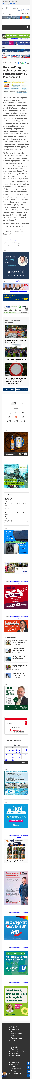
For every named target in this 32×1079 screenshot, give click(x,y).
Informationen (16, 1034)
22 (9, 757)
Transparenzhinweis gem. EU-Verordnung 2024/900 (19, 38)
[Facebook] (3, 4)
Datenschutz (16, 1053)
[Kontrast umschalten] (28, 1071)
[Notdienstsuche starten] (26, 723)
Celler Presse (16, 1027)
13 (26, 752)
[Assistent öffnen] (4, 1074)
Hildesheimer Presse (16, 1070)
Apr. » (24, 763)
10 (16, 752)
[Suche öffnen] (27, 27)
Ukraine (24, 389)
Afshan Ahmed (9, 389)
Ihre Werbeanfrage (16, 1037)
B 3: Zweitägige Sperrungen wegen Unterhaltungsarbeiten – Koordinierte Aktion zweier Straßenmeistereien (15, 380)
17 (16, 755)
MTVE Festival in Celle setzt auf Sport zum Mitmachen (15, 360)
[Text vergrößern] (28, 1063)
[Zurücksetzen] (28, 1075)
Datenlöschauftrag (18, 1051)
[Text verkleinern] (28, 1067)
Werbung (14, 1049)
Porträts (14, 1040)
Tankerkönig (9, 521)
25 (20, 757)
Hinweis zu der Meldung (10, 240)
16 (13, 755)
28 (6, 760)
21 (6, 757)
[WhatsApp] (14, 4)
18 (20, 755)
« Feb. (8, 763)
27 (26, 757)
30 (13, 760)
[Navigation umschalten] (3, 23)
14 (6, 755)
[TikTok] (8, 4)
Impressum (15, 1055)
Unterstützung (16, 1047)
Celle (15, 63)
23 (13, 757)
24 (16, 757)
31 (16, 760)
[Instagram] (6, 4)
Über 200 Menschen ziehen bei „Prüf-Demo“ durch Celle (15, 341)
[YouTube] (11, 4)
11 (20, 752)
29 (9, 760)
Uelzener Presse (17, 1073)
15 (10, 755)
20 (26, 755)
